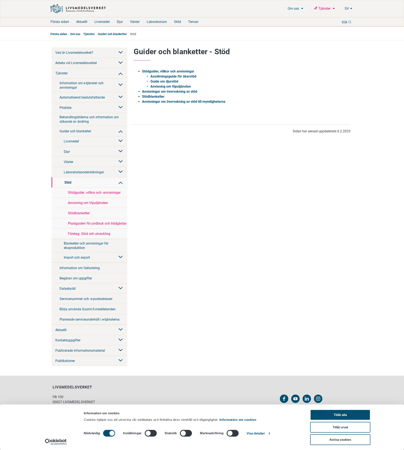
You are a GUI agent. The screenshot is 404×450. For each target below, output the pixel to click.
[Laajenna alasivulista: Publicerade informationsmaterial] (120, 350)
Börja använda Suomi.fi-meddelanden (88, 309)
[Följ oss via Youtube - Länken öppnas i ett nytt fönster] (295, 399)
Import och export (77, 257)
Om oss (294, 9)
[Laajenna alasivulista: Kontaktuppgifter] (120, 340)
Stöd (177, 22)
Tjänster (324, 9)
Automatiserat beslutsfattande (82, 97)
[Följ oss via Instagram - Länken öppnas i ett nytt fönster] (318, 399)
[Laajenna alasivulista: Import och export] (120, 257)
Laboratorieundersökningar (84, 172)
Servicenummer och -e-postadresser (86, 299)
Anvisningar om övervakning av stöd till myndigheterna (183, 102)
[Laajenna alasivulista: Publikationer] (120, 361)
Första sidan (59, 22)
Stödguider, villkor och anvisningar (168, 71)
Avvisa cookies (340, 439)
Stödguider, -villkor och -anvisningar (94, 193)
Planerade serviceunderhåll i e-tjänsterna (90, 319)
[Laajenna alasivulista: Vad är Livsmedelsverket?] (120, 53)
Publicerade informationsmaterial (80, 351)
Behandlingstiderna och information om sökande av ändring (89, 119)
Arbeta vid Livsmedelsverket (76, 63)
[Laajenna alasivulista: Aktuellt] (120, 330)
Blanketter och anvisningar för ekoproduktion (86, 245)
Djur (120, 22)
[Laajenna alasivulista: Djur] (120, 151)
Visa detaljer (256, 433)
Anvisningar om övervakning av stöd (169, 91)
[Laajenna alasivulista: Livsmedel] (120, 141)
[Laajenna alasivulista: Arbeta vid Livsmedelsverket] (120, 63)
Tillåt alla (340, 415)
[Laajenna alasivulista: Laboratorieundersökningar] (120, 172)
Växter (135, 22)
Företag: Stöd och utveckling (89, 234)
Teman (193, 22)
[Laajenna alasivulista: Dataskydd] (120, 288)
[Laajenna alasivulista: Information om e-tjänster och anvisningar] (120, 85)
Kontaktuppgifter (67, 340)
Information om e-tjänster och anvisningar (82, 85)
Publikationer (65, 361)
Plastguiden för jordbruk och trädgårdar (97, 223)
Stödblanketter (79, 213)
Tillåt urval (340, 427)
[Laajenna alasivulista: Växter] (120, 162)
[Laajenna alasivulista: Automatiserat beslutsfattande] (120, 97)
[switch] (151, 433)
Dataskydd (68, 289)
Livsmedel (102, 22)
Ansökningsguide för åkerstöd (173, 76)
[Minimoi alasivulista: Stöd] (120, 182)
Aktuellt (81, 22)
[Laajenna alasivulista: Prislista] (120, 108)
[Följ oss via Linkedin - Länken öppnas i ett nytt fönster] (307, 399)
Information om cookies (237, 419)
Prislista (66, 108)
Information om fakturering (80, 268)
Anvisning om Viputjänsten (88, 203)
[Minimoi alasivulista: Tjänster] (120, 73)
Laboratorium (157, 22)
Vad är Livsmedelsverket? (74, 53)
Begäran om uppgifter (76, 278)
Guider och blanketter (112, 34)
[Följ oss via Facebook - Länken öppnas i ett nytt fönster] (284, 399)
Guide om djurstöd (164, 81)
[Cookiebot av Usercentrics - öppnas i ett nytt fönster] (55, 442)
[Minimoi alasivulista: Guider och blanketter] (120, 131)
